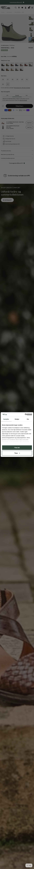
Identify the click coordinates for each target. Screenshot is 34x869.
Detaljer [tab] (17, 419)
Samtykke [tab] (6, 419)
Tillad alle (17, 447)
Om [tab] (28, 419)
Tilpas (16, 453)
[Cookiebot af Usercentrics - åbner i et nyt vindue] (25, 414)
